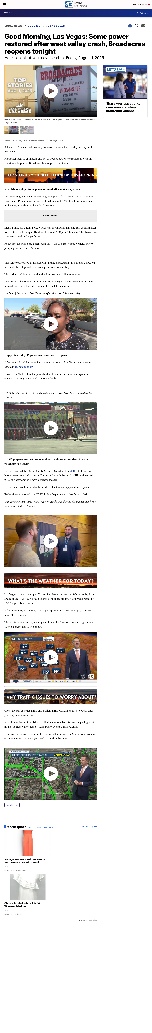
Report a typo (12, 805)
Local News (13, 25)
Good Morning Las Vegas (46, 25)
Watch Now (140, 4)
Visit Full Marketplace (87, 827)
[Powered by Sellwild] (92, 920)
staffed (73, 471)
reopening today (24, 366)
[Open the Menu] (4, 4)
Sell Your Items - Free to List (40, 827)
